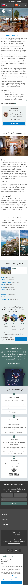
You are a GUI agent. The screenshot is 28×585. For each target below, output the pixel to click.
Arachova (3, 277)
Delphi (14, 268)
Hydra (2, 292)
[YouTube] (16, 550)
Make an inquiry (14, 123)
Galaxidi (3, 280)
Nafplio (3, 284)
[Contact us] (4, 11)
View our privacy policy (9, 575)
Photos (8, 35)
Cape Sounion (4, 297)
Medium (11, 103)
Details (13, 35)
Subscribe (14, 503)
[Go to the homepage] (14, 11)
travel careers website (14, 543)
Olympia (3, 289)
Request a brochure (14, 363)
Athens (3, 287)
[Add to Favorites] (2, 29)
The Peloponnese (6, 282)
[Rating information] (15, 103)
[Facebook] (8, 550)
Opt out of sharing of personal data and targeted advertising (11, 578)
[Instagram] (12, 550)
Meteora (3, 294)
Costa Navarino (5, 299)
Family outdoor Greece (7, 246)
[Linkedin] (19, 550)
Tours (17, 35)
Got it (11, 582)
